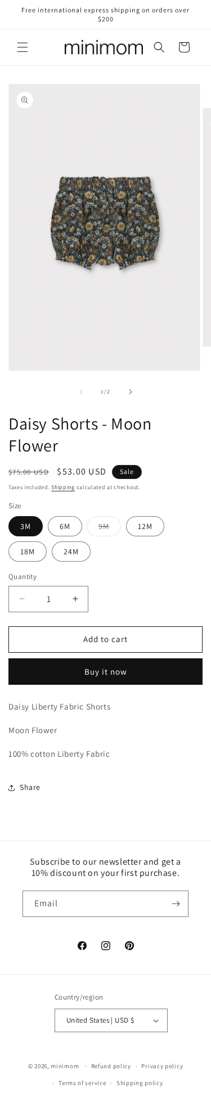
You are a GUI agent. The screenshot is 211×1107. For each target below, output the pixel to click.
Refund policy (111, 1066)
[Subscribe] (175, 904)
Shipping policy (139, 1083)
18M (27, 551)
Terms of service (82, 1083)
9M (109, 528)
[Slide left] (81, 391)
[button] (22, 47)
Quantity (22, 576)
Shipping (63, 487)
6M (65, 526)
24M (71, 551)
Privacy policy (162, 1066)
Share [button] (30, 787)
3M (25, 526)
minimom (65, 1066)
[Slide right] (130, 391)
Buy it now (105, 671)
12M (145, 526)
